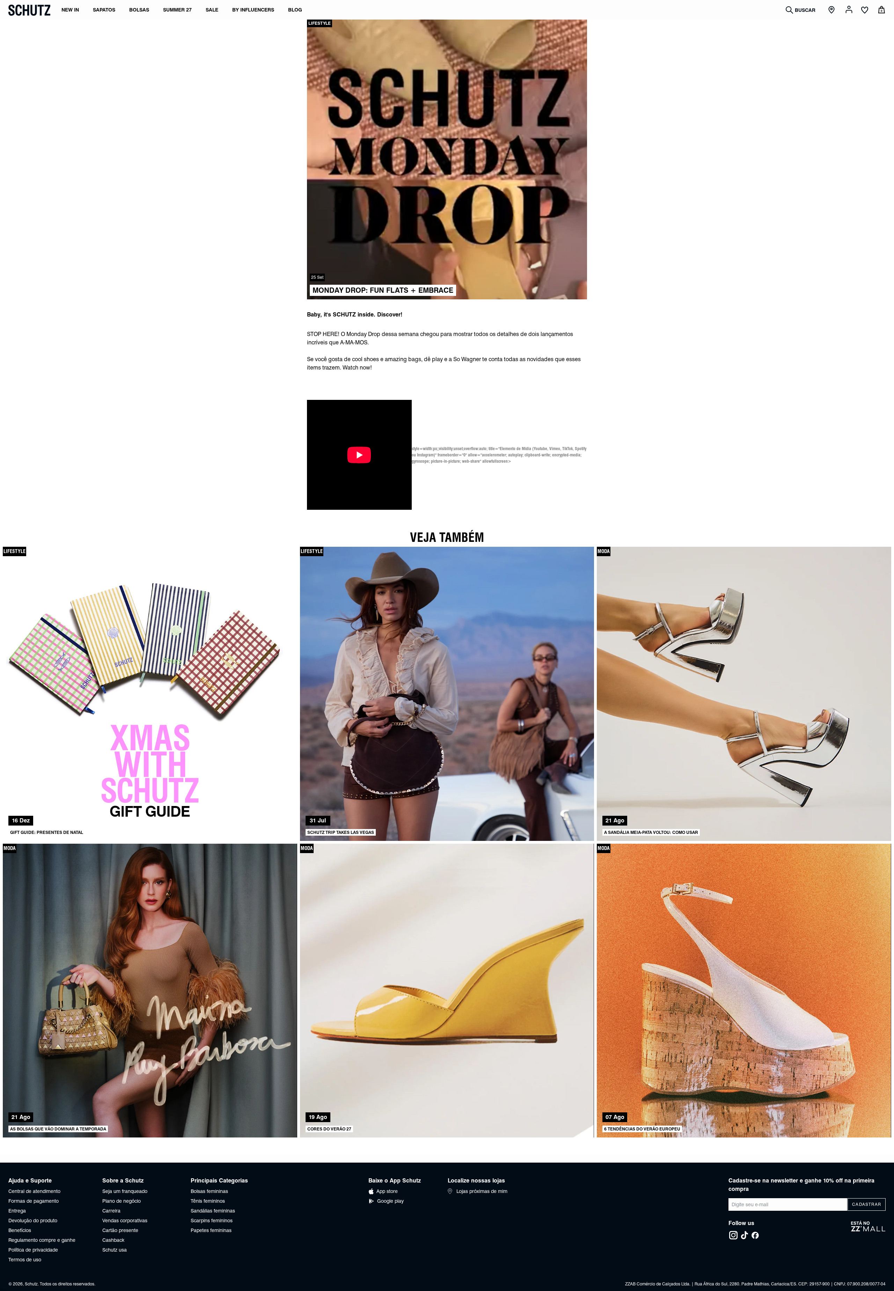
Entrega (17, 1211)
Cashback (113, 1240)
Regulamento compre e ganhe (41, 1240)
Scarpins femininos (212, 1220)
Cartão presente (120, 1230)
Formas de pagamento (33, 1201)
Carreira (111, 1211)
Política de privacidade (33, 1250)
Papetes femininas (211, 1230)
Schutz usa (114, 1250)
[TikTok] (744, 1235)
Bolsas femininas (209, 1191)
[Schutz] (29, 10)
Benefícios (19, 1230)
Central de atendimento (34, 1191)
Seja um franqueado (124, 1191)
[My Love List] (864, 11)
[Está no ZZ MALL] (868, 1230)
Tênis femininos (208, 1201)
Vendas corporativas (124, 1220)
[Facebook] (755, 1235)
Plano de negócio (121, 1201)
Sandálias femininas (213, 1211)
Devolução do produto (32, 1220)
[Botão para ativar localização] (832, 10)
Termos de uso (24, 1259)
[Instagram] (733, 1235)
